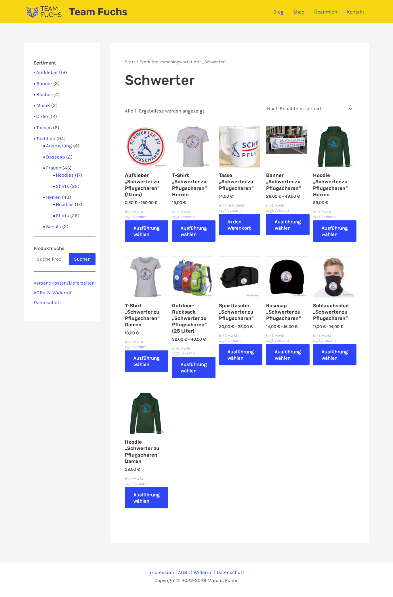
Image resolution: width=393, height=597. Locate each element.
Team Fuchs (98, 12)
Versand (140, 217)
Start (130, 61)
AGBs (184, 572)
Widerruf (203, 572)
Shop (298, 12)
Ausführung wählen (146, 231)
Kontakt (355, 12)
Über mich (325, 12)
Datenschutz (48, 302)
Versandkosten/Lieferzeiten (64, 283)
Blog (278, 12)
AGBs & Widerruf (53, 292)
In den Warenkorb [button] (239, 225)
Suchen (82, 259)
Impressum (161, 572)
